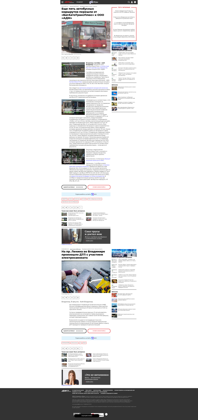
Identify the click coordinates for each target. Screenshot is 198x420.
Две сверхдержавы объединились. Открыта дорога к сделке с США (126, 108)
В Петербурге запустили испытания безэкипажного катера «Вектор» (126, 304)
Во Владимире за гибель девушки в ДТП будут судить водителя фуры (76, 360)
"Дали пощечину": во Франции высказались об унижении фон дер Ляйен (126, 98)
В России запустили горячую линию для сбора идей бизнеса (127, 310)
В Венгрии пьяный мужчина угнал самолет (126, 315)
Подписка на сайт (76, 391)
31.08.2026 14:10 (65, 249)
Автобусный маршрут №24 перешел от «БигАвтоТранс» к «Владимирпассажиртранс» (75, 224)
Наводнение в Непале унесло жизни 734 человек (127, 87)
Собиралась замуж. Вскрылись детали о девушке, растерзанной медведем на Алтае (126, 286)
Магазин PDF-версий (108, 390)
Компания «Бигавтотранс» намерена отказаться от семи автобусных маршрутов (100, 219)
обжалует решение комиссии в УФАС (98, 159)
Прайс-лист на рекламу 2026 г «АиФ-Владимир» (96, 391)
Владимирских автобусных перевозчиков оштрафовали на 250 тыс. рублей (75, 219)
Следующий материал (86, 415)
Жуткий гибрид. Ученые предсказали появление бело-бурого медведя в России (127, 266)
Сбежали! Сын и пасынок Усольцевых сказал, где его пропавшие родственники (127, 74)
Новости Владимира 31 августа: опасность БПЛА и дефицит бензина (124, 11)
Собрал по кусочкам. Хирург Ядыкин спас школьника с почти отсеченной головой (127, 276)
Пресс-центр (88, 390)
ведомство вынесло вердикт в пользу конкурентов (87, 176)
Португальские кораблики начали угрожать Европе (126, 299)
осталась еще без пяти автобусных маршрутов (97, 67)
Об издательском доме (78, 390)
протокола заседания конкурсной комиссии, (93, 88)
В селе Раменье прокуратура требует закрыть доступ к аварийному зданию (124, 30)
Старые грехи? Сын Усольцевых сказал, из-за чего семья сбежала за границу (127, 54)
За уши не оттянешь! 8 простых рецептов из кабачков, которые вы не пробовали (127, 281)
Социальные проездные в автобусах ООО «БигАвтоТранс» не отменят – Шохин (100, 214)
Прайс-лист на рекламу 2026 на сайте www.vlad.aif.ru (85, 393)
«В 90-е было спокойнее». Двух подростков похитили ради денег (126, 63)
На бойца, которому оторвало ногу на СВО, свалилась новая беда (126, 103)
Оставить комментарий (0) (99, 187)
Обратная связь (97, 390)
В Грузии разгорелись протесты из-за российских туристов (127, 93)
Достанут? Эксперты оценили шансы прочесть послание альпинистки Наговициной (127, 69)
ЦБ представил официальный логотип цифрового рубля (125, 294)
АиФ (71, 294)
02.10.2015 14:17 (65, 6)
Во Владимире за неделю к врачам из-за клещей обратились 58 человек (124, 36)
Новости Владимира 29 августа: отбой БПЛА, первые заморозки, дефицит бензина (100, 355)
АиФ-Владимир (77, 54)
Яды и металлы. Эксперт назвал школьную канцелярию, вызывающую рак (126, 59)
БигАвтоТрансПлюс (75, 82)
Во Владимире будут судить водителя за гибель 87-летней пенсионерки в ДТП (75, 355)
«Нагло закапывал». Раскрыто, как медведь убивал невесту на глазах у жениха (127, 260)
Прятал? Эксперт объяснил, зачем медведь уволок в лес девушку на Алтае (126, 79)
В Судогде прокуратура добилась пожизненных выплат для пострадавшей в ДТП (76, 365)
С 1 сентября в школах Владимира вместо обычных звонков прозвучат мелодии (124, 24)
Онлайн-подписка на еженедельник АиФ (124, 390)
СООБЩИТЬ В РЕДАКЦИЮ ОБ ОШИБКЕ (109, 393)
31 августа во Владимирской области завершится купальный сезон (124, 17)
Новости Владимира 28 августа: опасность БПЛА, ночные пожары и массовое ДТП (101, 360)
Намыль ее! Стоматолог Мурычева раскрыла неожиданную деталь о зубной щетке (126, 271)
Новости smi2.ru (67, 244)
